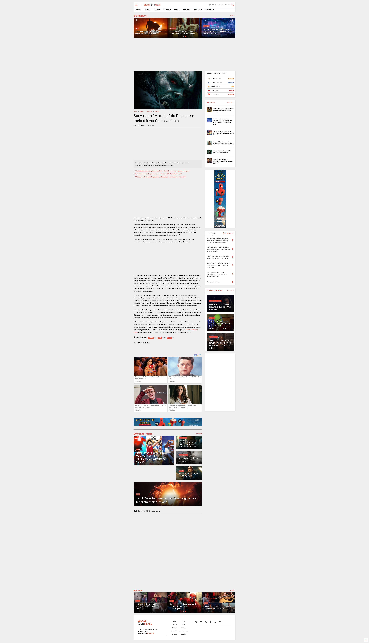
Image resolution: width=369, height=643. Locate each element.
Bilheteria (183, 624)
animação (172, 26)
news (141, 111)
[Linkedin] (226, 4)
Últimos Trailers (144, 433)
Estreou (176, 9)
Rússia (157, 111)
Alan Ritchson (182, 438)
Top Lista (206, 601)
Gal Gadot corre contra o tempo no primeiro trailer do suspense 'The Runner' (189, 475)
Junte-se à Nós (183, 631)
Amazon (181, 470)
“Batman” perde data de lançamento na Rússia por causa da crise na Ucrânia (160, 177)
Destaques (141, 16)
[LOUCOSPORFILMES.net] (152, 5)
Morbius (149, 111)
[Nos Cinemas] (168, 426)
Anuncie (183, 634)
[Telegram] (210, 4)
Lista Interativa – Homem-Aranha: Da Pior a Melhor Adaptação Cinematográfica (149, 606)
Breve (148, 9)
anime (138, 449)
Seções (156, 9)
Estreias (174, 627)
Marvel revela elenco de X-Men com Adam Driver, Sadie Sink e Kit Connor (223, 133)
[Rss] (222, 4)
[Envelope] (220, 622)
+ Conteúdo (208, 9)
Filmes (167, 9)
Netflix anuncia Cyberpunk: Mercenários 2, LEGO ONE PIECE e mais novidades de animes (151, 457)
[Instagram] (219, 4)
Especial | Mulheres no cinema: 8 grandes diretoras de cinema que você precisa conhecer (218, 606)
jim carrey (211, 318)
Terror (138, 494)
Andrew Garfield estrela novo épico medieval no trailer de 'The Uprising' (188, 459)
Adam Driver (207, 28)
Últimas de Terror (215, 290)
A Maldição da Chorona (215, 301)
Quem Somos (174, 631)
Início (135, 111)
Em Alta (197, 9)
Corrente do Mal (213, 337)
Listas (139, 590)
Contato (174, 634)
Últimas (212, 102)
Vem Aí (174, 624)
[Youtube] (216, 4)
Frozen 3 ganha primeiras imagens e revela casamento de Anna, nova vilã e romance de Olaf (183, 31)
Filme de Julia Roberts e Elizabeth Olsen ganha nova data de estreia (223, 161)
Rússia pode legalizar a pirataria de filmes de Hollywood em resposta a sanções (162, 171)
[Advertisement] (184, 54)
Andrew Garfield (183, 455)
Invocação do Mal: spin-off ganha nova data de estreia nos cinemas (220, 307)
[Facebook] (213, 4)
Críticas (183, 627)
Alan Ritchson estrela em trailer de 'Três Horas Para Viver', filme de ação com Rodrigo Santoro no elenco (187, 443)
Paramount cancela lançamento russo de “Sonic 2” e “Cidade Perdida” (158, 174)
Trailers (187, 9)
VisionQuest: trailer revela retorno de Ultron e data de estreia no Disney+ (223, 110)
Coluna (138, 601)
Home (139, 9)
